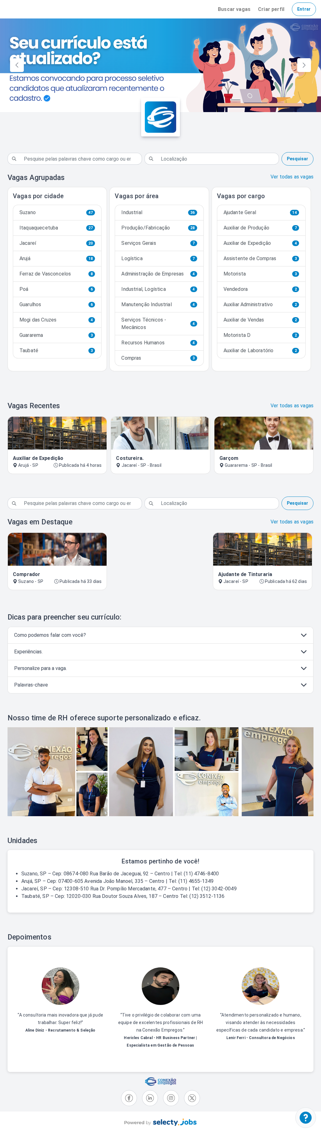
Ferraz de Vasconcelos (56, 274)
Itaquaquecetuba (56, 228)
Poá (56, 289)
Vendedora (260, 289)
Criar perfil (271, 9)
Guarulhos (56, 304)
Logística (158, 258)
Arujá (56, 258)
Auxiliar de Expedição (260, 243)
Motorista (260, 274)
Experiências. (28, 652)
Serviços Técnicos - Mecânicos (158, 323)
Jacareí (56, 243)
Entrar (304, 9)
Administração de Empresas (158, 274)
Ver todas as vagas (292, 177)
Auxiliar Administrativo (260, 304)
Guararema (56, 335)
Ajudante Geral (260, 212)
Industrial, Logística (158, 289)
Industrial (158, 212)
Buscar (234, 9)
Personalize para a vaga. (40, 668)
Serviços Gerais (158, 243)
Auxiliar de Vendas (260, 320)
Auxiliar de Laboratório (260, 350)
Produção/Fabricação (158, 228)
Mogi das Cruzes (56, 320)
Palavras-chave (31, 685)
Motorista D (260, 335)
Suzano (56, 212)
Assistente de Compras (260, 258)
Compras (158, 358)
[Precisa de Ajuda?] (306, 1118)
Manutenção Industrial (158, 304)
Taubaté (56, 350)
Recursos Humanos (158, 343)
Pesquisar (297, 158)
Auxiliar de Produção (260, 228)
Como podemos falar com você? (50, 635)
